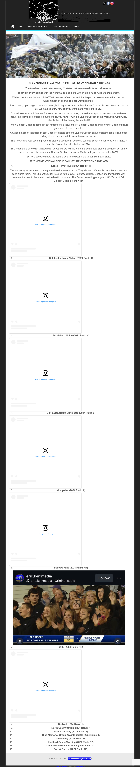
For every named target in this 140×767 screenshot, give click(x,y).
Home (20, 27)
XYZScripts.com (80, 766)
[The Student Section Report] (12, 26)
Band (76, 27)
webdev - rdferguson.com (79, 759)
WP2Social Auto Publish (62, 766)
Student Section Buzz (38, 27)
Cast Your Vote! (62, 27)
